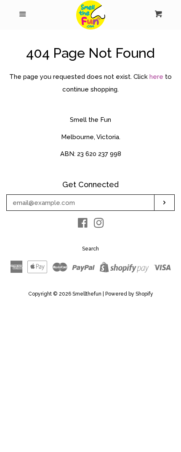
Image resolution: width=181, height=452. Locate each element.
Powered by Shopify (129, 294)
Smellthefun (86, 294)
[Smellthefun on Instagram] (99, 225)
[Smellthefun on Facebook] (82, 225)
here (156, 77)
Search (90, 249)
